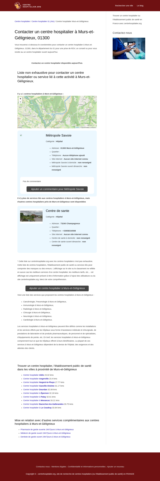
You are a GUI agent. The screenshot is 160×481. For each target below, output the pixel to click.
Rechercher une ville (124, 6)
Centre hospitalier (22, 21)
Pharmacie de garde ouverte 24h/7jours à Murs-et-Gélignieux (47, 429)
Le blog (140, 6)
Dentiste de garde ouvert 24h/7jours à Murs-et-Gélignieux (45, 437)
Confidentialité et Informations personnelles (86, 467)
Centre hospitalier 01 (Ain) (43, 21)
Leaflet (77, 127)
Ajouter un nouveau (115, 467)
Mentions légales (58, 467)
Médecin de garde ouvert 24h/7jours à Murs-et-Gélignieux (46, 433)
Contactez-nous (43, 467)
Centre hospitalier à (36, 393)
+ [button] (20, 98)
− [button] (20, 102)
